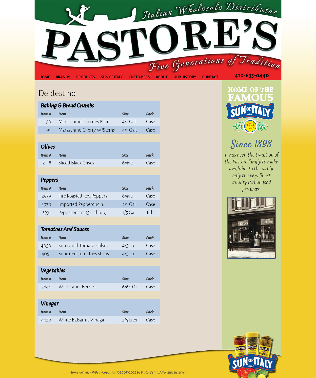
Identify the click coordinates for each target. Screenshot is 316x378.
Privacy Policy (90, 372)
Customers (139, 77)
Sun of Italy (112, 77)
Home (45, 77)
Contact (210, 77)
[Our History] (251, 228)
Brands (63, 77)
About (162, 77)
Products (85, 77)
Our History (185, 77)
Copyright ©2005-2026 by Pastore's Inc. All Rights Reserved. (144, 372)
